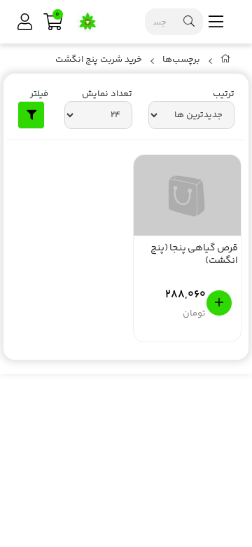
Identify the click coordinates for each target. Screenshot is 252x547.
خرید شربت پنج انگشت (98, 60)
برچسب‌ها (181, 60)
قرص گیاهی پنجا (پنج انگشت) (194, 256)
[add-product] (219, 303)
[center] (189, 21)
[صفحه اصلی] (225, 61)
